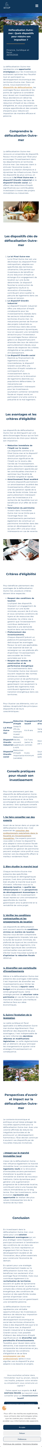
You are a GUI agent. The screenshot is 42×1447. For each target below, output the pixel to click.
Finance (11, 50)
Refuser (22, 1433)
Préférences (22, 1439)
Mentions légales (30, 1444)
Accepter (22, 1427)
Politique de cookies (12, 1444)
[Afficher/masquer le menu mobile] (37, 5)
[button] (39, 1408)
